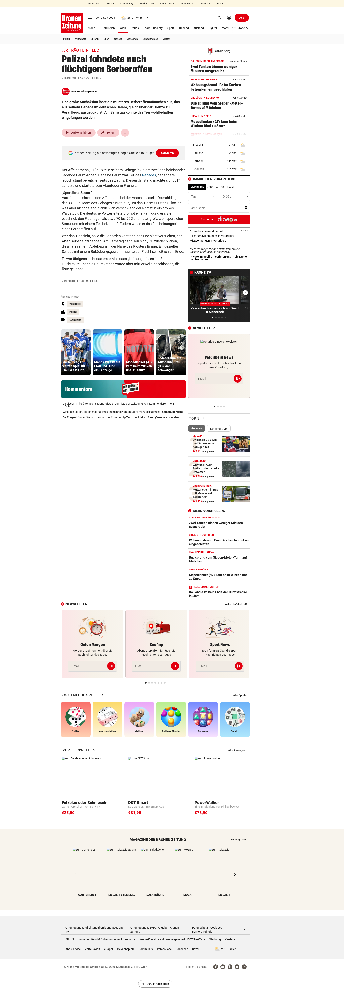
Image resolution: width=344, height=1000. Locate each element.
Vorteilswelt (94, 3)
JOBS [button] (210, 187)
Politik (135, 28)
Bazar (220, 3)
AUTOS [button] (220, 187)
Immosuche (187, 3)
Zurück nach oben (155, 984)
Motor (225, 28)
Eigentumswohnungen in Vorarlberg (219, 235)
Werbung (215, 939)
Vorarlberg (69, 77)
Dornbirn (198, 160)
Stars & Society (153, 28)
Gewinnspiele (147, 3)
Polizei (73, 311)
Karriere (230, 939)
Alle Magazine (238, 839)
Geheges (149, 175)
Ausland (199, 28)
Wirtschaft (80, 39)
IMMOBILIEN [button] (197, 187)
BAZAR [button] (230, 187)
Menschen (132, 39)
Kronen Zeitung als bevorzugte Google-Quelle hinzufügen (124, 153)
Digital (213, 28)
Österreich (108, 28)
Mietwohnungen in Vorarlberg (219, 240)
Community (126, 3)
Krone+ (92, 28)
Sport (170, 28)
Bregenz (198, 144)
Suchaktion (75, 319)
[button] (233, 28)
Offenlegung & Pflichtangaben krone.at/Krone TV (94, 929)
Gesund (184, 28)
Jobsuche (205, 3)
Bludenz (198, 152)
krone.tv (243, 28)
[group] (76, 352)
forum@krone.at (158, 417)
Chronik (95, 39)
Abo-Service (73, 949)
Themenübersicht (171, 411)
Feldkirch (198, 169)
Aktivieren (167, 153)
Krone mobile (167, 3)
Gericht (118, 39)
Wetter (166, 39)
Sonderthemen (150, 39)
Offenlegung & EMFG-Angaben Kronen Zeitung (154, 929)
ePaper (110, 3)
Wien (123, 28)
